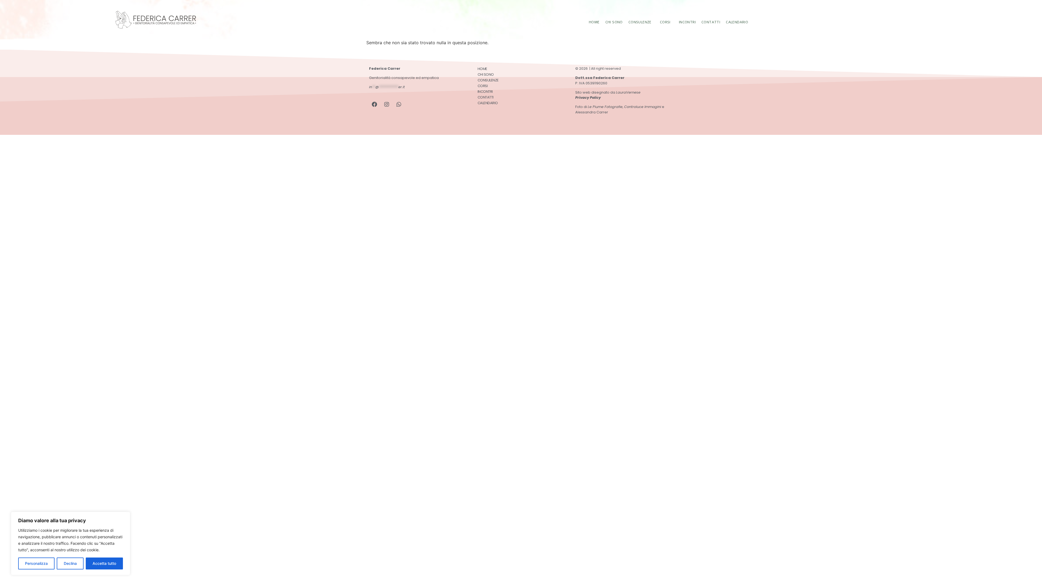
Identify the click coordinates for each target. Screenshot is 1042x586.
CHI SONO (614, 22)
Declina (70, 563)
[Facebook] (374, 104)
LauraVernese (628, 92)
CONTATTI (710, 22)
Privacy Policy (588, 97)
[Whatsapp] (398, 104)
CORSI (665, 22)
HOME (594, 22)
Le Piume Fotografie (605, 106)
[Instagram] (386, 104)
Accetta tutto (104, 563)
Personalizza (36, 563)
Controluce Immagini (642, 106)
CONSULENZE (640, 22)
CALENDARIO (737, 22)
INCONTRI (687, 22)
